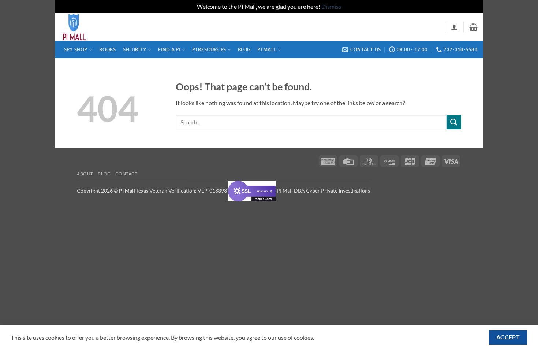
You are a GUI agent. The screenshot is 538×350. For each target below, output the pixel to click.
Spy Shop (75, 49)
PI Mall (266, 49)
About (85, 173)
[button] (454, 27)
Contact (126, 173)
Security (134, 49)
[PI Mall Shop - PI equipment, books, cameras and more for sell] (97, 27)
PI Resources (209, 49)
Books (107, 49)
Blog (244, 49)
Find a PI (169, 49)
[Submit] (454, 122)
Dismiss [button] (331, 6)
